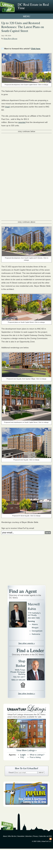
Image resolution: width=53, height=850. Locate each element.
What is (37, 755)
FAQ (22, 757)
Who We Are (12, 836)
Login (23, 755)
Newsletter (20, 836)
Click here (35, 49)
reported (22, 122)
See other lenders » (26, 693)
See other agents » (26, 643)
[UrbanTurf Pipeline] (26, 806)
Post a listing (35, 757)
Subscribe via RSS (45, 836)
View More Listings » (26, 750)
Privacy (35, 836)
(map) (7, 107)
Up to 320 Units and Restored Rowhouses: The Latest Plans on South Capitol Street (22, 27)
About (5, 836)
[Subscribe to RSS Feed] (50, 839)
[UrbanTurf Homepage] (14, 10)
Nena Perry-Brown (10, 38)
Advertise (29, 836)
